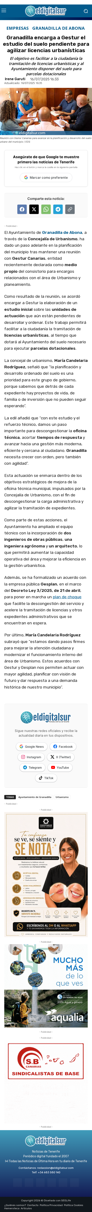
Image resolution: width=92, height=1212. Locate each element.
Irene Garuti (15, 79)
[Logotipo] (46, 10)
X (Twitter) (63, 757)
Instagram (34, 757)
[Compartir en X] (34, 209)
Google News (34, 746)
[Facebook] (17, 1182)
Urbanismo (62, 797)
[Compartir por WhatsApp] (46, 209)
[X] (63, 1182)
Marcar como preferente (49, 177)
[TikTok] (51, 1182)
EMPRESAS (17, 28)
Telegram (35, 767)
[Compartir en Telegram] (58, 209)
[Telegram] (40, 1182)
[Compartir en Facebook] (22, 209)
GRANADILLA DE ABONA (58, 28)
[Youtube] (74, 1182)
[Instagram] (29, 1182)
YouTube (63, 767)
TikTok (48, 778)
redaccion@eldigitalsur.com (55, 1167)
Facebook (66, 746)
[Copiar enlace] (70, 209)
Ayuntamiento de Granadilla (34, 797)
